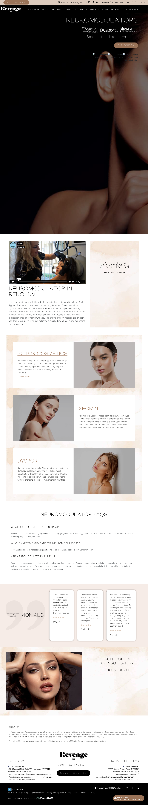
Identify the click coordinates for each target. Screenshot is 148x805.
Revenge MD (21, 793)
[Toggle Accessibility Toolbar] (10, 789)
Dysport (29, 462)
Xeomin (88, 409)
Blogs (105, 9)
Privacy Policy (52, 793)
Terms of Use (64, 793)
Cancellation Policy (87, 793)
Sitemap (74, 793)
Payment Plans (130, 9)
